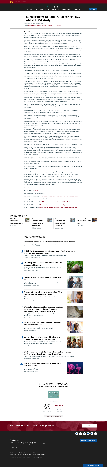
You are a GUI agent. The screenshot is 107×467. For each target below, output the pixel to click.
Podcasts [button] (55, 9)
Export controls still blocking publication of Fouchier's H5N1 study (59, 196)
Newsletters (66, 9)
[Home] (53, 6)
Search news (35, 434)
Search (85, 9)
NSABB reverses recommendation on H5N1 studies (54, 202)
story (36, 190)
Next (26, 216)
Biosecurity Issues (46, 25)
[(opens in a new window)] (18, 2)
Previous (24, 216)
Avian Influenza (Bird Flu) (34, 25)
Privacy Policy (38, 457)
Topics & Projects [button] (41, 9)
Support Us (89, 425)
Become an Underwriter (53, 416)
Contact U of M (30, 457)
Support (93, 9)
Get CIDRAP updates (93, 465)
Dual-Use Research (56, 25)
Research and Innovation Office (17, 457)
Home (11, 434)
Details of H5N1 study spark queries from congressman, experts (58, 207)
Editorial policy (22, 434)
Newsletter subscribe (88, 440)
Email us (14, 447)
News (30, 9)
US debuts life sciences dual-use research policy (54, 205)
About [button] (76, 9)
